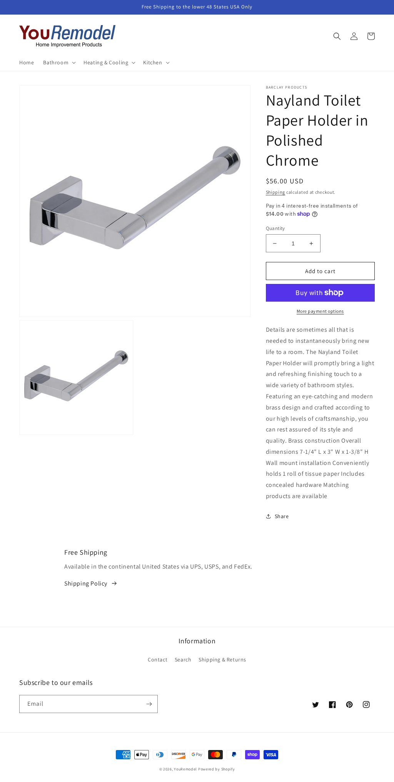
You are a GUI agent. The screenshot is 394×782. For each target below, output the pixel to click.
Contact (157, 659)
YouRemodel (185, 769)
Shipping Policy (85, 583)
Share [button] (282, 516)
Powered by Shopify (216, 769)
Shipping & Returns (222, 659)
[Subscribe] (148, 704)
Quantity (275, 228)
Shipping (275, 192)
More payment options (320, 311)
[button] (58, 62)
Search (183, 659)
